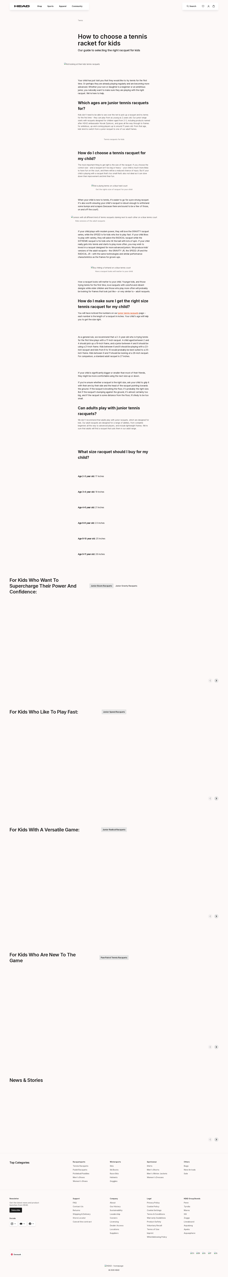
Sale (186, 1173)
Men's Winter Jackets (157, 1173)
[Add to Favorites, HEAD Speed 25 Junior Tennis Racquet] (185, 728)
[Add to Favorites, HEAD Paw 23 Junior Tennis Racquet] (44, 977)
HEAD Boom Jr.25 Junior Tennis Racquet (163, 670)
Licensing (114, 1222)
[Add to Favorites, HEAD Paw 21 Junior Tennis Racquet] (138, 977)
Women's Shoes (80, 1181)
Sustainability (116, 1210)
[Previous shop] (210, 680)
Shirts (149, 1166)
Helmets (114, 1177)
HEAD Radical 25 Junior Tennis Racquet (115, 908)
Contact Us (78, 1206)
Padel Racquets (80, 1170)
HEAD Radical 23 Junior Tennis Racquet (162, 908)
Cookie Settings (154, 1210)
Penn (186, 1202)
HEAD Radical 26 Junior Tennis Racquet (68, 908)
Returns (76, 1210)
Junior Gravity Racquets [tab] (126, 586)
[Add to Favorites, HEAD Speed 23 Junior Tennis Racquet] (138, 728)
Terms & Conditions (156, 1214)
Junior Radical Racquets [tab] (114, 829)
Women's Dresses (155, 1177)
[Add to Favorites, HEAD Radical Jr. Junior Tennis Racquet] (44, 846)
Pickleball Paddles (81, 1173)
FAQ (74, 1202)
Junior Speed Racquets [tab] (114, 712)
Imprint (150, 1233)
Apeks (187, 1229)
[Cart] (213, 6)
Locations (114, 1229)
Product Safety (154, 1222)
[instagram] (14, 1223)
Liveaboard (189, 1222)
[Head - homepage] (22, 6)
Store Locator (79, 1218)
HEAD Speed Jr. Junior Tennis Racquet (68, 790)
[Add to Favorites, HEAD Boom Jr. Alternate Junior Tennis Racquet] (91, 608)
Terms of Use (153, 1229)
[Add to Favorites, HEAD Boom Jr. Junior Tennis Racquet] (138, 608)
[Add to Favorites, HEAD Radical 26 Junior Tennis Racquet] (91, 846)
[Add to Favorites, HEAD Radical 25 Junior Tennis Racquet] (138, 846)
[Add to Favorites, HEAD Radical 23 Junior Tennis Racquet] (185, 846)
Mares (187, 1210)
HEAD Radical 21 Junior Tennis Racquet (209, 908)
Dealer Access (117, 1225)
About (113, 1202)
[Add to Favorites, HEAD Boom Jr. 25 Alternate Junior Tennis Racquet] (44, 608)
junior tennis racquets (128, 313)
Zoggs (187, 1218)
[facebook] (32, 1223)
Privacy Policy (153, 1202)
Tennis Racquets (80, 1166)
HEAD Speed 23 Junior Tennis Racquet (115, 790)
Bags (186, 1166)
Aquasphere (189, 1233)
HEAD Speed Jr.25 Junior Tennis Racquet (21, 790)
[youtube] (23, 1223)
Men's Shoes (79, 1177)
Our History (115, 1206)
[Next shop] (216, 680)
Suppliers (114, 1233)
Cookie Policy (153, 1206)
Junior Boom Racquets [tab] (101, 586)
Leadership (115, 1214)
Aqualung (188, 1225)
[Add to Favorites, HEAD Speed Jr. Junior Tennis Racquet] (91, 728)
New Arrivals (190, 1170)
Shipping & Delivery (81, 1214)
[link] (203, 6)
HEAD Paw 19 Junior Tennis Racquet (208, 1039)
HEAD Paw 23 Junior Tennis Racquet (19, 1039)
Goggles (113, 1181)
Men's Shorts (153, 1170)
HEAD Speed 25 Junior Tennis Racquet (162, 790)
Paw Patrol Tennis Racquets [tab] (114, 957)
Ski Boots (114, 1170)
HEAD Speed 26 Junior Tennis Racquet (209, 790)
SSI (185, 1214)
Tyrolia (187, 1206)
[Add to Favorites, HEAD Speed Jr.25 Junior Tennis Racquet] (44, 728)
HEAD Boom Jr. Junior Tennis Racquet (114, 670)
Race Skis (114, 1173)
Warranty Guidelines (156, 1218)
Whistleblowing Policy (157, 1237)
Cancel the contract (82, 1222)
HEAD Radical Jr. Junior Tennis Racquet (21, 908)
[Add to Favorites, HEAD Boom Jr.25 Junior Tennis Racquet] (185, 608)
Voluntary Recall (154, 1225)
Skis (112, 1166)
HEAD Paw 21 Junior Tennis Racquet (114, 1039)
